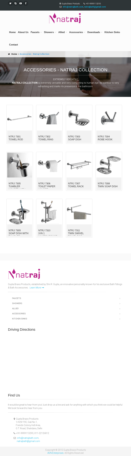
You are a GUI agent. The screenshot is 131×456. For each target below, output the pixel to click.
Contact (13, 44)
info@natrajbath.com (28, 438)
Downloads (93, 32)
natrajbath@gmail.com (28, 441)
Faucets (35, 32)
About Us (23, 32)
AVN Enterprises (55, 453)
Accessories (76, 32)
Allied (61, 32)
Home (12, 32)
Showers (49, 32)
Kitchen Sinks (112, 32)
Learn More (35, 287)
